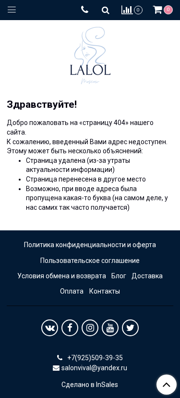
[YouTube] (110, 327)
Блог (118, 276)
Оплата (72, 291)
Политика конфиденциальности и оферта (90, 245)
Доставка (147, 276)
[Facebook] (69, 327)
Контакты (104, 291)
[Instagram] (90, 327)
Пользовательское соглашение (90, 260)
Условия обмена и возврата (61, 276)
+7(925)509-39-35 (94, 358)
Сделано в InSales (89, 384)
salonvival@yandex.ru (94, 368)
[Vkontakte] (49, 327)
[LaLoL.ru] (90, 53)
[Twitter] (130, 327)
